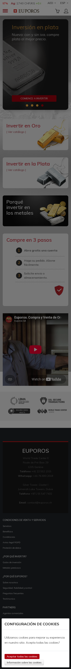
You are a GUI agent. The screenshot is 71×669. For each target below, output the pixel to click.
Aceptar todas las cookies (22, 656)
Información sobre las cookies (24, 662)
